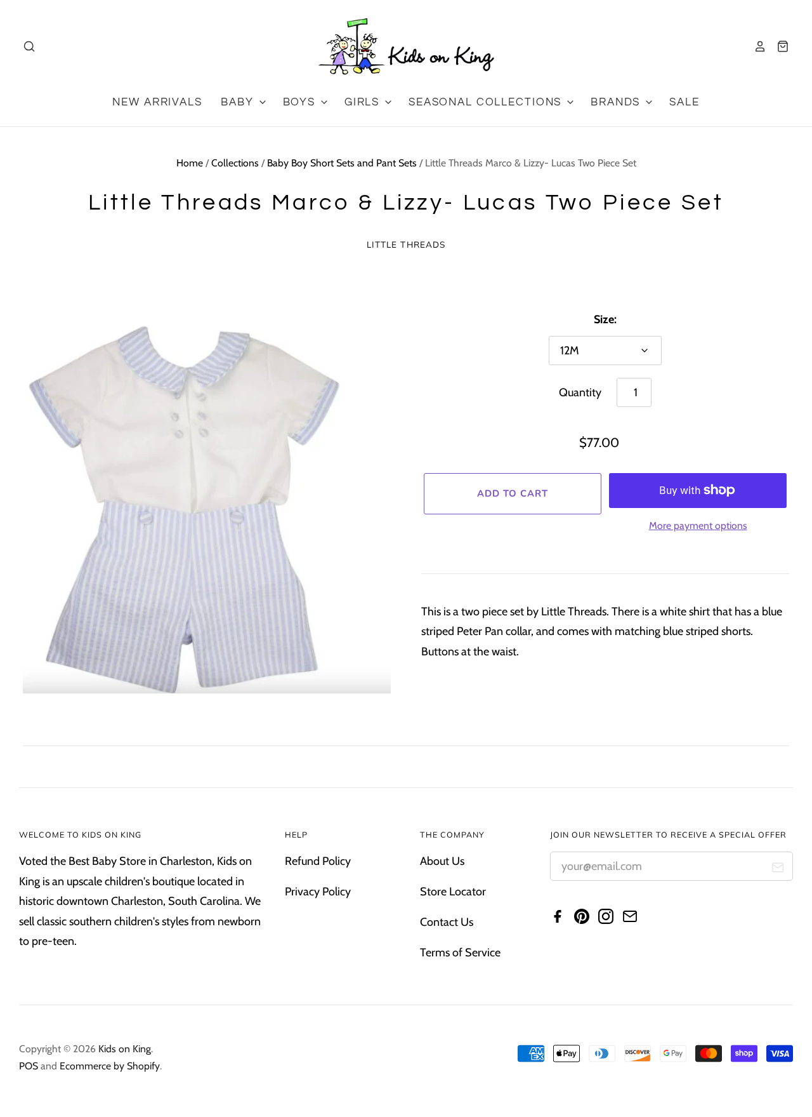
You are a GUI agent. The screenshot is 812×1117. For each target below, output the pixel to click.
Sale (684, 102)
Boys (301, 102)
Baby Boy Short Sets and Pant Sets (342, 163)
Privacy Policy (318, 892)
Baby (239, 102)
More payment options (698, 525)
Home (189, 163)
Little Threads (406, 244)
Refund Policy (318, 861)
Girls (363, 102)
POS (28, 1066)
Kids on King (124, 1049)
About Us (442, 861)
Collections (235, 163)
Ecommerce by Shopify (110, 1066)
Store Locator (453, 892)
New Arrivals (157, 102)
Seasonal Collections (487, 102)
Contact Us (446, 922)
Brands (617, 102)
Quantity (580, 392)
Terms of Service (460, 953)
